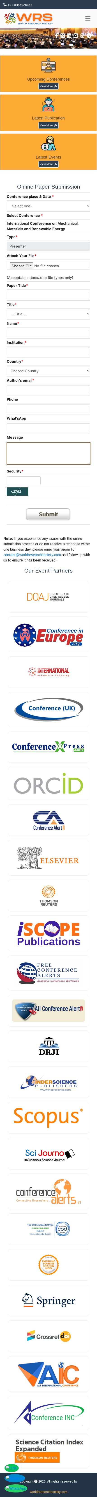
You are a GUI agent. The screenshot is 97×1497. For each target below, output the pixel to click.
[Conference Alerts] (48, 1191)
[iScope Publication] (48, 933)
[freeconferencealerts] (48, 973)
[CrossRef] (48, 1336)
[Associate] (48, 597)
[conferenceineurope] (48, 634)
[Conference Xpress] (48, 747)
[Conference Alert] (48, 820)
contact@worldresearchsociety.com (32, 555)
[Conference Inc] (48, 1413)
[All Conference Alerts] (48, 1011)
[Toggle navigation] (87, 18)
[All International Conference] (48, 1374)
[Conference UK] (48, 709)
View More (46, 86)
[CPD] (48, 1229)
